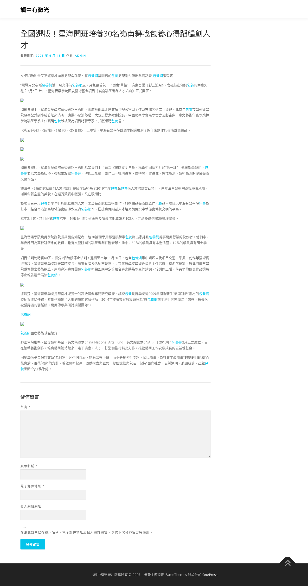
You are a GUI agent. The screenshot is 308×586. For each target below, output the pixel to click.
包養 (114, 75)
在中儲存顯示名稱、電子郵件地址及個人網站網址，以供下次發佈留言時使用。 (86, 532)
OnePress (210, 574)
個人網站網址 (30, 506)
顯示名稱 (29, 466)
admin (80, 56)
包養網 (93, 75)
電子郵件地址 (32, 486)
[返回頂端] (287, 563)
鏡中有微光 (34, 9)
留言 (25, 407)
